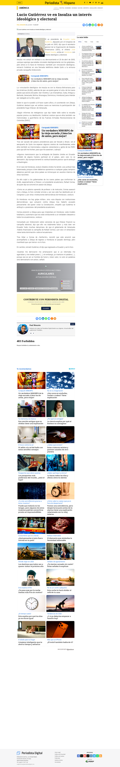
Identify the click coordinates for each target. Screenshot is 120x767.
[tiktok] (88, 755)
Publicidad (57, 758)
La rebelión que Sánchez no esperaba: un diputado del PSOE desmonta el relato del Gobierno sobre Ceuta (88, 107)
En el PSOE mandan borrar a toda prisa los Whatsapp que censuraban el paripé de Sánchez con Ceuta (88, 72)
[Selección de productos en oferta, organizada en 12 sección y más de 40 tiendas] (46, 266)
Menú (19, 2)
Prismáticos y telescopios (42, 288)
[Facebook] (84, 2)
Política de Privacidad (60, 754)
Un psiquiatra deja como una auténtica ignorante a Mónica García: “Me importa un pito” (88, 56)
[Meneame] (98, 25)
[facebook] (78, 755)
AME (102, 2)
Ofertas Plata (66, 286)
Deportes (86, 8)
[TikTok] (93, 2)
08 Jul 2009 (29, 25)
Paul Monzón (21, 25)
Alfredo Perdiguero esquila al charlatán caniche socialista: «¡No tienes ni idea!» (88, 99)
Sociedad (74, 8)
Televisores (54, 288)
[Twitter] (86, 25)
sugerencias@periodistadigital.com (25, 764)
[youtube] (84, 755)
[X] (87, 2)
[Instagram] (95, 2)
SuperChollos (66, 281)
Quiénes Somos (59, 760)
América (24, 8)
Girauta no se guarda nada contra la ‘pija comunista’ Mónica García (87, 124)
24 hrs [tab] (79, 41)
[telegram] (94, 755)
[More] (101, 25)
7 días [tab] (85, 41)
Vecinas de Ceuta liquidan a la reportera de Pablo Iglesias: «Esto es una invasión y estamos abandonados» (88, 116)
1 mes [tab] (91, 41)
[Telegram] (95, 25)
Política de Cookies (59, 756)
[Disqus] (46, 677)
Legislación (93, 8)
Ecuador (66, 39)
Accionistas (58, 762)
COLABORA (46, 308)
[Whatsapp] (92, 25)
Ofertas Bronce (66, 288)
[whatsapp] (98, 2)
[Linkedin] (89, 25)
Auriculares (24, 288)
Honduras (68, 52)
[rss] (100, 755)
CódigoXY (100, 8)
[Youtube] (90, 2)
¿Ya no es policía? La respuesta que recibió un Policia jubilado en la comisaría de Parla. (88, 48)
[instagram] (91, 755)
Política (61, 8)
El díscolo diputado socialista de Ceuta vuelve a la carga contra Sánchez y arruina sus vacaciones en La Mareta (88, 90)
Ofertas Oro (65, 283)
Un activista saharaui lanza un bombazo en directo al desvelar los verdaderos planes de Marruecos (88, 63)
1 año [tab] (97, 41)
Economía (68, 8)
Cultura (80, 8)
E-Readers (31, 288)
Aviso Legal (57, 752)
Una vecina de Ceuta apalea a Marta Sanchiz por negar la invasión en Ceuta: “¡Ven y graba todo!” (88, 81)
